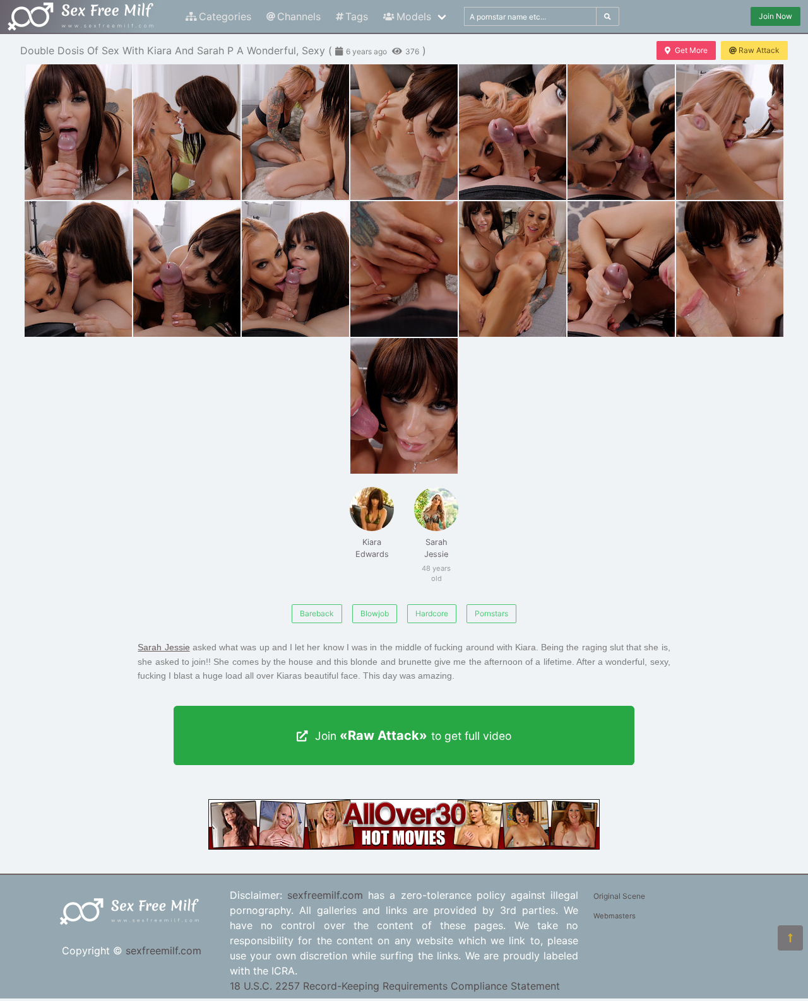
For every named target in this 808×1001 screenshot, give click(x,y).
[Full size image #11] (512, 269)
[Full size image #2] (295, 132)
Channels (299, 16)
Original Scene (619, 896)
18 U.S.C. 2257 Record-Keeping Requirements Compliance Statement (395, 986)
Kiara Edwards (372, 548)
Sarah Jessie (435, 554)
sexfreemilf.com (163, 950)
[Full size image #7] (78, 269)
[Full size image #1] (187, 132)
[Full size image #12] (621, 269)
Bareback (317, 613)
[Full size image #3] (404, 132)
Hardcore (431, 613)
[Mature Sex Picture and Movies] (404, 846)
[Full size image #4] (512, 132)
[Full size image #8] (187, 269)
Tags (356, 16)
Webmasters (614, 915)
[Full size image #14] (404, 406)
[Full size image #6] (729, 132)
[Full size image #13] (729, 269)
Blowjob (374, 613)
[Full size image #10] (404, 269)
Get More (691, 50)
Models (413, 16)
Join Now (775, 16)
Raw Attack (759, 50)
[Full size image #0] (78, 132)
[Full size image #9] (295, 269)
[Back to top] (790, 938)
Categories (225, 16)
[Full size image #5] (621, 132)
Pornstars (491, 613)
